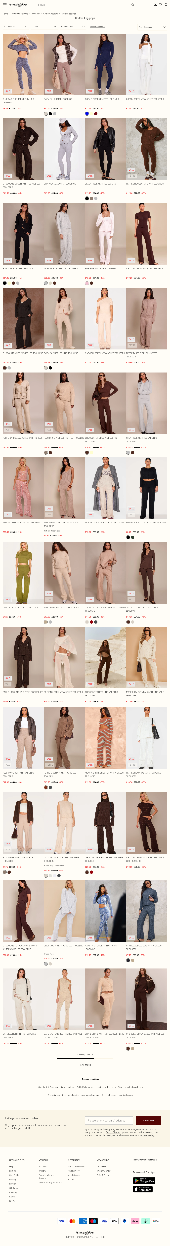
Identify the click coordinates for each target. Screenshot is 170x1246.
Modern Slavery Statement (50, 1182)
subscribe (148, 1120)
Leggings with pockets (106, 1087)
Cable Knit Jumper (85, 1087)
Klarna (12, 1196)
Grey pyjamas (53, 1095)
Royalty (12, 1184)
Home (5, 13)
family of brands (113, 1132)
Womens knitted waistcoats (130, 1087)
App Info (71, 1179)
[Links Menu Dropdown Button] (5, 5)
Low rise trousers (126, 1095)
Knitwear (35, 13)
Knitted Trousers (50, 13)
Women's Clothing (20, 13)
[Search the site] (132, 4)
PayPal (12, 1201)
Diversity (42, 1171)
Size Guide (14, 1175)
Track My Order (103, 1171)
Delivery (12, 1179)
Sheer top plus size (70, 1095)
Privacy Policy (74, 1171)
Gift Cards (13, 1188)
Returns (12, 1171)
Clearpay (13, 1192)
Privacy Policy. (148, 1135)
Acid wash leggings (90, 1095)
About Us (43, 1166)
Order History (103, 1166)
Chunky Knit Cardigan (48, 1087)
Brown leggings (67, 1087)
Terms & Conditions (76, 1166)
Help (11, 1166)
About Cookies (74, 1175)
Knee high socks (108, 1095)
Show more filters (97, 26)
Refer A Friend (103, 1175)
